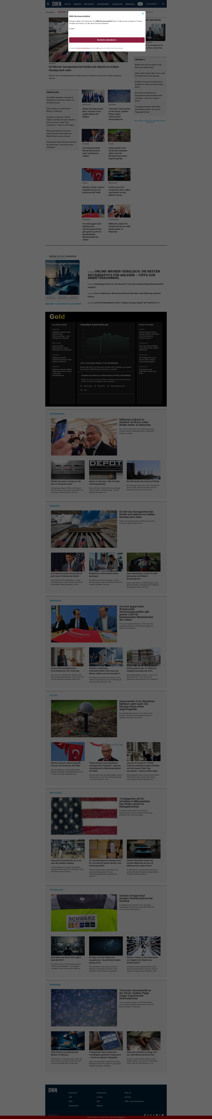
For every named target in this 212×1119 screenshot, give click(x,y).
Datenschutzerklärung (83, 48)
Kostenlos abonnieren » (107, 40)
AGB (97, 48)
